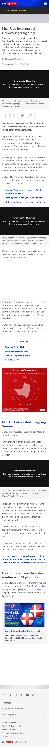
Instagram (21, 695)
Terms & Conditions (10, 722)
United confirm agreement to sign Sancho (25, 202)
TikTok (16, 695)
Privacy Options (9, 729)
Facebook (10, 695)
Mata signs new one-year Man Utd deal (24, 197)
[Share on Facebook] (6, 115)
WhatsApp (33, 695)
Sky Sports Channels (12, 709)
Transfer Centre (16, 10)
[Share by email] (31, 115)
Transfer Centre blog (36, 586)
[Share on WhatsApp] (22, 115)
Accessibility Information (12, 733)
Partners (6, 703)
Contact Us (7, 736)
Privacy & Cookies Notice (12, 726)
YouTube (27, 695)
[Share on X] (14, 115)
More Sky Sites (9, 714)
